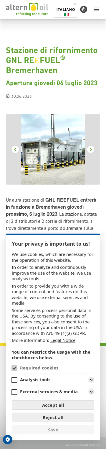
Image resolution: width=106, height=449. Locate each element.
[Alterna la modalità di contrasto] (83, 9)
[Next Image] (90, 149)
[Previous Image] (15, 149)
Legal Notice (62, 340)
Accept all (53, 405)
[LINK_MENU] (96, 9)
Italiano (66, 9)
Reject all (53, 417)
